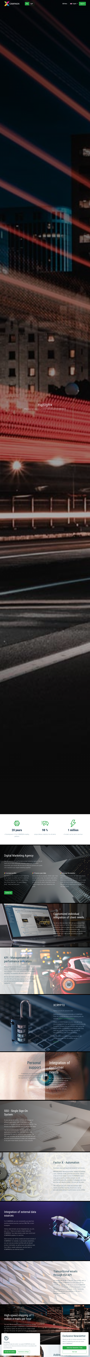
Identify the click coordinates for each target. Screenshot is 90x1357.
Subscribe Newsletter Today (74, 1348)
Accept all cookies (10, 1352)
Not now (74, 1352)
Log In (82, 3)
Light (31, 3)
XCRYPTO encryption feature (66, 1018)
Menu (65, 3)
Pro (27, 3)
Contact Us (8, 893)
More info (56, 1042)
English (75, 3)
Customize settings (23, 1352)
